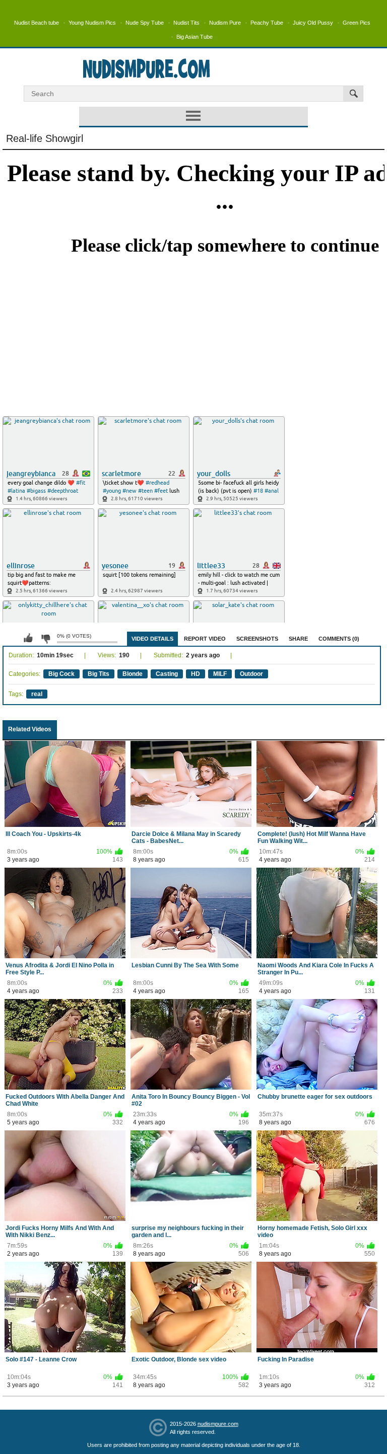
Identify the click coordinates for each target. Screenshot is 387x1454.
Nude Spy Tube (144, 23)
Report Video (205, 639)
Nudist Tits (186, 23)
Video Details (152, 639)
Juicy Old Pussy (313, 23)
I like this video (28, 638)
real (36, 694)
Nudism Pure (225, 23)
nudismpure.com (218, 1424)
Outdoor (251, 673)
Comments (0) (338, 639)
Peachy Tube (266, 23)
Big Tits (98, 673)
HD (195, 673)
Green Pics (356, 23)
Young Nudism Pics (92, 23)
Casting (167, 673)
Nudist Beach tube (36, 23)
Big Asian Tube (194, 37)
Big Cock (61, 673)
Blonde (132, 673)
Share (298, 639)
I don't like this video (45, 638)
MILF (220, 673)
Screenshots (257, 639)
